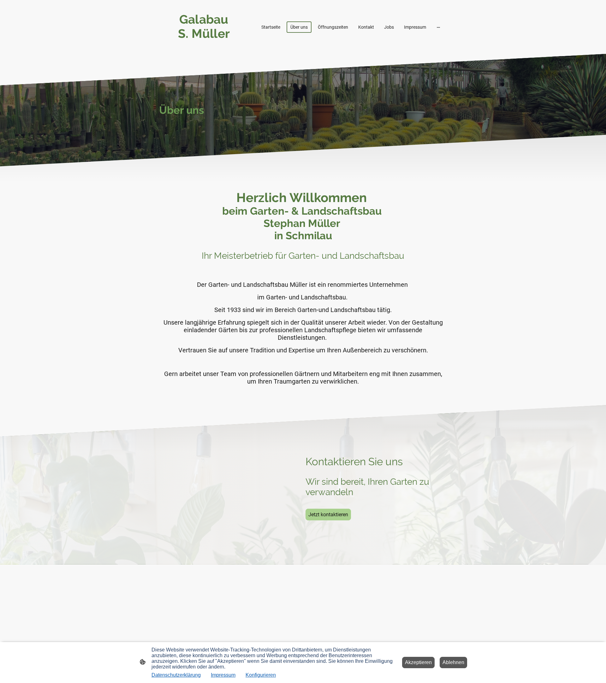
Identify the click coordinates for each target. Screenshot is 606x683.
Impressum (223, 675)
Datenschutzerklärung (176, 675)
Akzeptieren (418, 662)
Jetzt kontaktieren (328, 515)
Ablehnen (453, 662)
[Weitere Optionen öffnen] (438, 26)
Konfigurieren (261, 675)
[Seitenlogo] (205, 46)
